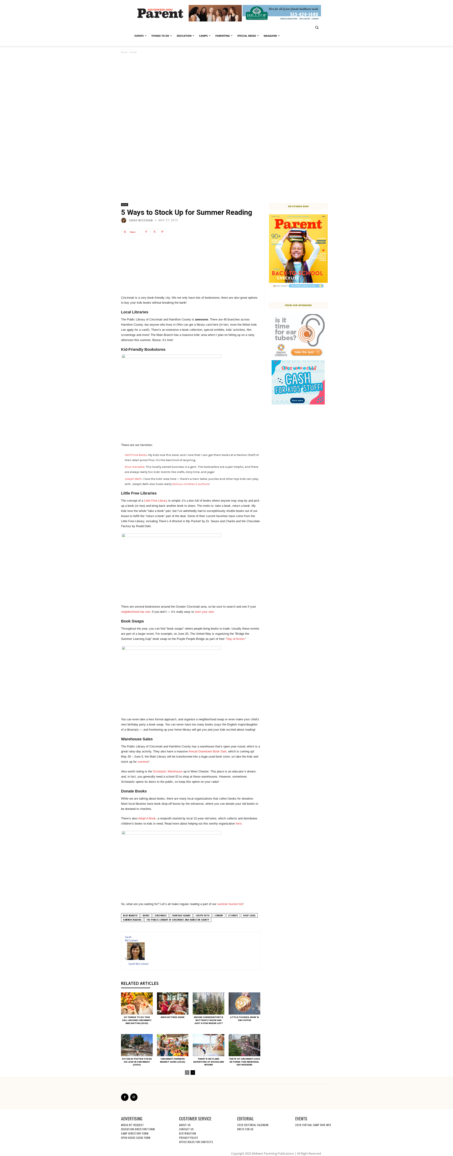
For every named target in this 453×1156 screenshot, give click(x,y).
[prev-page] (187, 1072)
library (219, 915)
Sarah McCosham (141, 220)
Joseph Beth (133, 479)
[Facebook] (146, 231)
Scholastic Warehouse (167, 771)
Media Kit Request (132, 1125)
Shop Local (249, 915)
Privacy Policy (188, 1138)
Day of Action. (236, 639)
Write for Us (245, 1129)
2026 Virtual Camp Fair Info (313, 1125)
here (239, 823)
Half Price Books (136, 455)
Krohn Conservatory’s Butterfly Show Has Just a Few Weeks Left (208, 1020)
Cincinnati (161, 915)
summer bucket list (230, 904)
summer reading (132, 919)
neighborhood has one (135, 611)
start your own (204, 611)
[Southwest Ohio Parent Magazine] (160, 13)
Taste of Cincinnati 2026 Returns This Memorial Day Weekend (244, 1062)
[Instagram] (134, 1097)
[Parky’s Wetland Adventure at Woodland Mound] (208, 1045)
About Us (185, 1125)
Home (124, 52)
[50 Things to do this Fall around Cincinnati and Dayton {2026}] (137, 1003)
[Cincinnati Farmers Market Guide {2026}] (173, 1045)
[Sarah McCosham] (124, 220)
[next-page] (193, 1072)
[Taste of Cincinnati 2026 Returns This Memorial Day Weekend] (244, 1045)
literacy (233, 915)
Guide (133, 52)
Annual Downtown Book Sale (207, 751)
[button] (316, 27)
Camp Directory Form (134, 1133)
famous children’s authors (190, 484)
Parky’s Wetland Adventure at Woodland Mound (208, 1062)
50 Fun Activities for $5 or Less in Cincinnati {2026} (137, 1062)
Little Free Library (155, 500)
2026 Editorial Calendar (253, 1125)
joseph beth (203, 915)
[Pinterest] (162, 231)
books (146, 915)
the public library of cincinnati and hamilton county (177, 919)
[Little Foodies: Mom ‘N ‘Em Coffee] (244, 1003)
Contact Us (186, 1129)
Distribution (187, 1133)
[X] (154, 231)
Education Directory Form (138, 1129)
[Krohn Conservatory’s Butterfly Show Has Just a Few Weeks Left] (208, 1003)
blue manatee (134, 466)
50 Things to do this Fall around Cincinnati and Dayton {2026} (136, 1020)
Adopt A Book (147, 818)
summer (143, 761)
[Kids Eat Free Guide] (173, 1003)
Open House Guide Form (135, 1138)
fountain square (181, 915)
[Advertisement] (190, 263)
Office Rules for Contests (196, 1142)
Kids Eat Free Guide (173, 1017)
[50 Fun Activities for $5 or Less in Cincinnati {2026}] (137, 1045)
